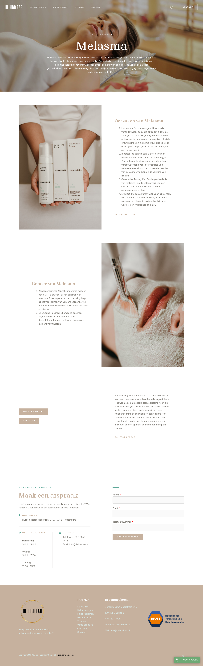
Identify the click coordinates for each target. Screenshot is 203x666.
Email (116, 508)
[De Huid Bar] (14, 7)
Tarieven (81, 621)
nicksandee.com (65, 655)
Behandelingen (38, 7)
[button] (187, 7)
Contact (95, 7)
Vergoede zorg (85, 624)
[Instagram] (171, 7)
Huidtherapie (84, 617)
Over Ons (79, 7)
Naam (117, 494)
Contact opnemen (128, 537)
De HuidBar (83, 606)
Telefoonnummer (123, 521)
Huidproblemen (60, 7)
